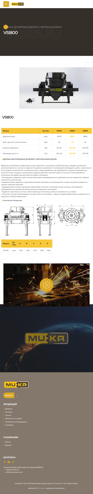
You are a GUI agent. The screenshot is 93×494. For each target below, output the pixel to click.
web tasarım (41, 488)
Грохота (8, 415)
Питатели (8, 412)
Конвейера (9, 425)
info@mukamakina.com (14, 472)
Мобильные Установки (13, 418)
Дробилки (8, 409)
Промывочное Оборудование (16, 422)
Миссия (8, 442)
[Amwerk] (16, 385)
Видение (8, 445)
